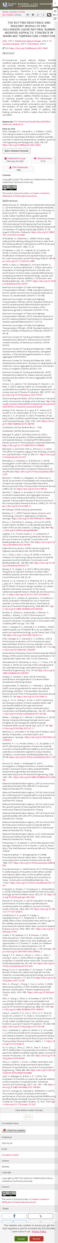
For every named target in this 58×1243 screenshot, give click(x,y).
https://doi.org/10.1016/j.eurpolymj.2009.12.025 (28, 473)
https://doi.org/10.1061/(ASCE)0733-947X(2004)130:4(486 (28, 1071)
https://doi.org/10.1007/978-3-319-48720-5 (28, 738)
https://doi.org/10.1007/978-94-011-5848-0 (32, 518)
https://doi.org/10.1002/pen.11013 (28, 993)
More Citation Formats (16, 150)
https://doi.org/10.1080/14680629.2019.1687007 (28, 422)
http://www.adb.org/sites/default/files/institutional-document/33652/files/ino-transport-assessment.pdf (28, 404)
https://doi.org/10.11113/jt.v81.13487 (28, 260)
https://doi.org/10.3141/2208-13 (28, 504)
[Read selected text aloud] (27, 15)
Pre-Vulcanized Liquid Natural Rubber (32, 121)
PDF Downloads (20, 167)
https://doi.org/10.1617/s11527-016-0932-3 (29, 594)
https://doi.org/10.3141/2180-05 (32, 488)
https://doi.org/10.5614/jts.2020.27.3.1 (25, 635)
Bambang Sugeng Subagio (28, 40)
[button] (14, 1216)
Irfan (5, 40)
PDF (29, 1117)
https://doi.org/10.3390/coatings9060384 (27, 529)
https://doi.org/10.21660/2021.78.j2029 (28, 648)
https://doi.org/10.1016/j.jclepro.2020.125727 (28, 393)
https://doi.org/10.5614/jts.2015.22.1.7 (27, 727)
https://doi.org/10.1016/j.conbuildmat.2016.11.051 (28, 758)
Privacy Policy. (39, 1231)
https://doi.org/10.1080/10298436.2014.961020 (28, 607)
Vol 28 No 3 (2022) (10, 1155)
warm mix (7, 124)
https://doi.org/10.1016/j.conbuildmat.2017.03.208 (28, 712)
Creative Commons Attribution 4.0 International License (26, 194)
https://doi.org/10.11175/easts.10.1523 (28, 1103)
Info (10, 40)
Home (5, 12)
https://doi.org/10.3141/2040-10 (32, 696)
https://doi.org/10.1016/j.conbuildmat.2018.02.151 (28, 564)
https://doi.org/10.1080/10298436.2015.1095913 (28, 1008)
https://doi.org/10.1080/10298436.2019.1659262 (28, 778)
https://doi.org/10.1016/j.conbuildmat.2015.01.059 (28, 965)
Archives (14, 12)
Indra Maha (33, 43)
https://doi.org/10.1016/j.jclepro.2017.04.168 (23, 1026)
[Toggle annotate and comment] (49, 15)
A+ (38, 15)
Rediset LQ (18, 124)
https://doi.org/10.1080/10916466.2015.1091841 (28, 1086)
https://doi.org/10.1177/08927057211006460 (23, 445)
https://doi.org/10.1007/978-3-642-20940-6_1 (28, 950)
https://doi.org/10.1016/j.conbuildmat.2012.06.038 (28, 543)
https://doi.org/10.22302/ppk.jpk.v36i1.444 (28, 896)
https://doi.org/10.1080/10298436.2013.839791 (28, 672)
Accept (21, 1239)
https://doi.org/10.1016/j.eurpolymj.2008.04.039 (28, 864)
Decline (36, 1239)
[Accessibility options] (33, 15)
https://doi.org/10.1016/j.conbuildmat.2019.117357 (28, 884)
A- (44, 15)
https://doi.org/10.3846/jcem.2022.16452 (29, 48)
